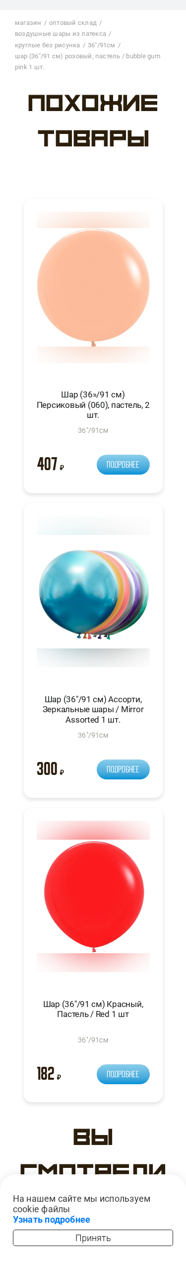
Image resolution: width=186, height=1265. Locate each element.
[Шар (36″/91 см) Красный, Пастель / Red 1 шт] (93, 900)
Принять (93, 1238)
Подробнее (123, 464)
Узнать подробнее (52, 1219)
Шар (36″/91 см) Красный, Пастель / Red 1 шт (93, 1009)
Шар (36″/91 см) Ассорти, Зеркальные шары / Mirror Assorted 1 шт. (93, 709)
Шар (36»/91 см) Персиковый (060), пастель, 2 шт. (93, 404)
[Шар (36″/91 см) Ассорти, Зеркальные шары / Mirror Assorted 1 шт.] (93, 596)
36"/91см (93, 430)
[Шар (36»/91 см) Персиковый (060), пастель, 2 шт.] (93, 291)
